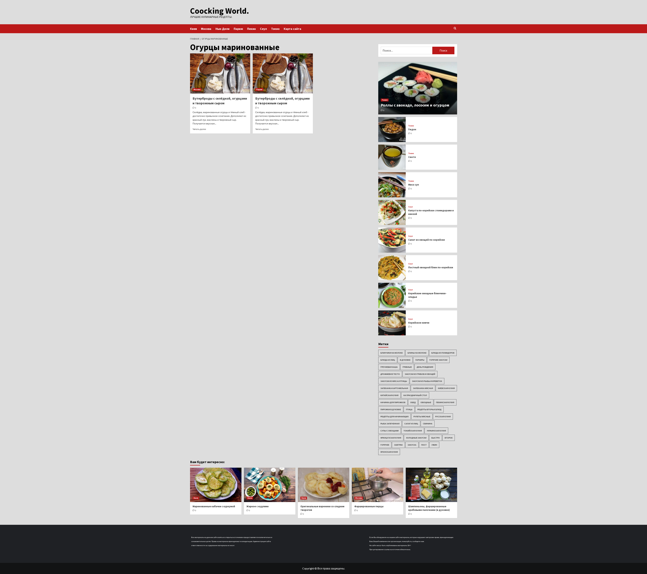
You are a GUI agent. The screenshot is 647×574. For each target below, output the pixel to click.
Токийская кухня (413, 431)
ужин (434, 445)
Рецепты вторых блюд (429, 409)
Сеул (263, 29)
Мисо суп (413, 184)
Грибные (407, 367)
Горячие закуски (438, 360)
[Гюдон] (392, 129)
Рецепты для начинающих (394, 416)
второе (449, 438)
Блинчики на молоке (391, 353)
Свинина (427, 423)
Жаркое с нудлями (258, 506)
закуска (412, 445)
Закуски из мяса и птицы (393, 381)
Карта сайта (292, 29)
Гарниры (419, 360)
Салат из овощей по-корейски (426, 239)
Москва (206, 29)
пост (424, 445)
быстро (435, 438)
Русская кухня (443, 416)
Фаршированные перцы (368, 506)
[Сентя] (392, 157)
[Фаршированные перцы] (377, 485)
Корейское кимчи (418, 322)
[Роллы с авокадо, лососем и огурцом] (417, 88)
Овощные (426, 402)
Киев (193, 29)
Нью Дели (222, 29)
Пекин (251, 29)
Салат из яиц (411, 423)
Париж (238, 29)
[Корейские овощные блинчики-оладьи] (392, 295)
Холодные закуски (416, 438)
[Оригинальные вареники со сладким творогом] (323, 485)
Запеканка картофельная (394, 388)
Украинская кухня (436, 431)
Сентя (412, 157)
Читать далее (199, 129)
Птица (409, 409)
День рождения (425, 367)
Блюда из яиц (387, 360)
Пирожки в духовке (390, 409)
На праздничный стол (415, 395)
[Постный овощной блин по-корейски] (392, 267)
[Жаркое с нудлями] (269, 485)
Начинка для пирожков (392, 402)
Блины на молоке (417, 353)
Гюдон (412, 129)
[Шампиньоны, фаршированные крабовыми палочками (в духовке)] (431, 485)
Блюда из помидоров (442, 353)
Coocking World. (219, 11)
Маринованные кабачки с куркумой (214, 506)
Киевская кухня (446, 388)
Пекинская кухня (445, 402)
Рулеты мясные (421, 416)
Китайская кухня (389, 395)
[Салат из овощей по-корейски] (392, 240)
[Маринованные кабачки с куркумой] (215, 485)
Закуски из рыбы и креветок (427, 381)
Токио (275, 29)
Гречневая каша (389, 367)
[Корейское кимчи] (392, 323)
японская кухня (389, 452)
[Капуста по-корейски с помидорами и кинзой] (392, 212)
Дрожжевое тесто (390, 374)
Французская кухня (390, 438)
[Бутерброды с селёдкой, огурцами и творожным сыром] (220, 73)
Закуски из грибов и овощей (420, 374)
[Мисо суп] (392, 184)
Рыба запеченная (389, 423)
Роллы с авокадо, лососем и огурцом (415, 105)
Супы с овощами (389, 431)
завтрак (398, 445)
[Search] (455, 28)
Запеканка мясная (423, 388)
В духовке (405, 360)
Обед (413, 402)
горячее (384, 445)
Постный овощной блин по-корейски (430, 267)
